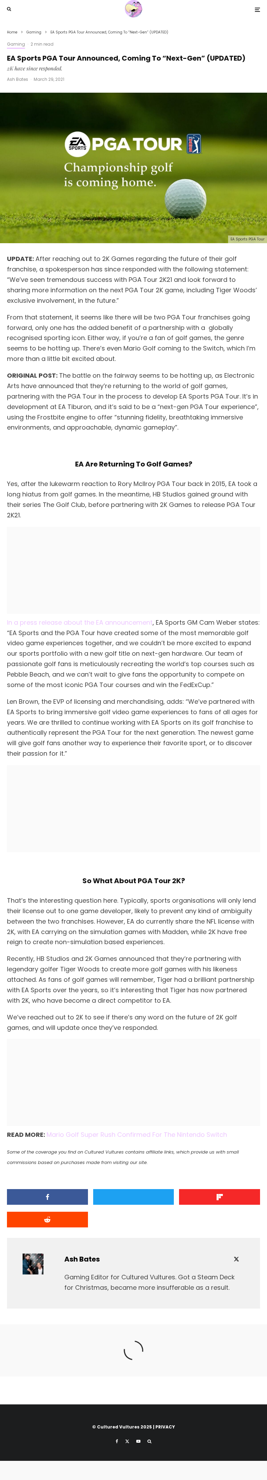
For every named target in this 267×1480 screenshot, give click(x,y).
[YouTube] (138, 1441)
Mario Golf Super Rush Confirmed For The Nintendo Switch (137, 1134)
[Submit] (47, 1219)
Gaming (16, 44)
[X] (127, 1441)
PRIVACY (165, 1427)
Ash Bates (17, 79)
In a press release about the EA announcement (80, 622)
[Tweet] (133, 1197)
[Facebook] (117, 1441)
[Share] (47, 1197)
